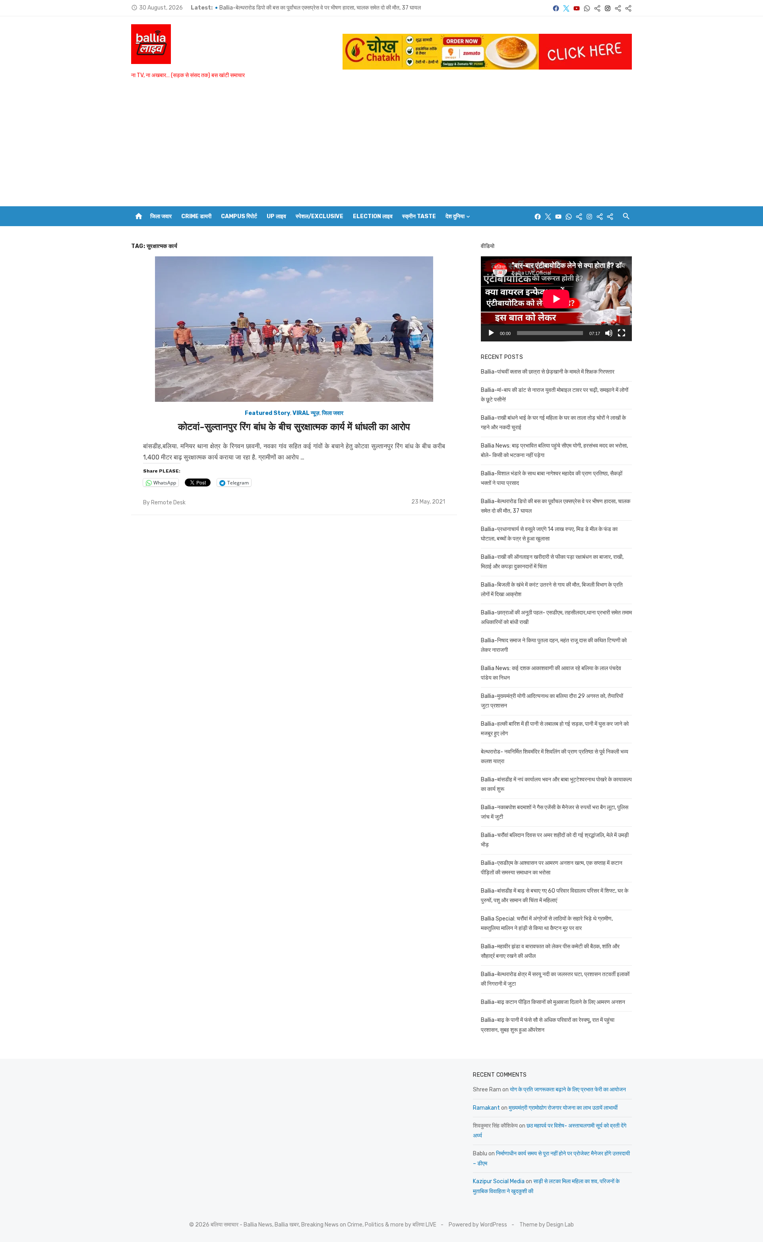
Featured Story (267, 413)
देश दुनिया (455, 216)
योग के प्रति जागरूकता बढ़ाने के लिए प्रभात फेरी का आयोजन (568, 1089)
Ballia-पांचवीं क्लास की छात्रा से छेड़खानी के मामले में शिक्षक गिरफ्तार (547, 371)
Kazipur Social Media (499, 1181)
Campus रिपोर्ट (239, 216)
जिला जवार (161, 216)
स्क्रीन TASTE (419, 216)
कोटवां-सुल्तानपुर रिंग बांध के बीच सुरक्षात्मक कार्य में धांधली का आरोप (294, 426)
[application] (556, 298)
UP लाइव (276, 216)
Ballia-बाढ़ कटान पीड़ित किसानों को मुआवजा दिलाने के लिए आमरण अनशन (553, 1002)
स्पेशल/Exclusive (319, 216)
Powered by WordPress (478, 1224)
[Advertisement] (381, 146)
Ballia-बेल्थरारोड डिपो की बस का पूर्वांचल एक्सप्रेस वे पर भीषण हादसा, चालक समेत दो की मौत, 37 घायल (320, 7)
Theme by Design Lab (546, 1224)
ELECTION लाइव (373, 216)
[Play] (491, 333)
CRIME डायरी (196, 216)
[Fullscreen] (622, 333)
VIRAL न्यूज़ (306, 413)
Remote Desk (168, 502)
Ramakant (486, 1107)
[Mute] (609, 333)
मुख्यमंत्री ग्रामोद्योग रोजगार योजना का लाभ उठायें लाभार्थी (563, 1107)
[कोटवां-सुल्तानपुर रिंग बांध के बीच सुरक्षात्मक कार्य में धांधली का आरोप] (294, 329)
